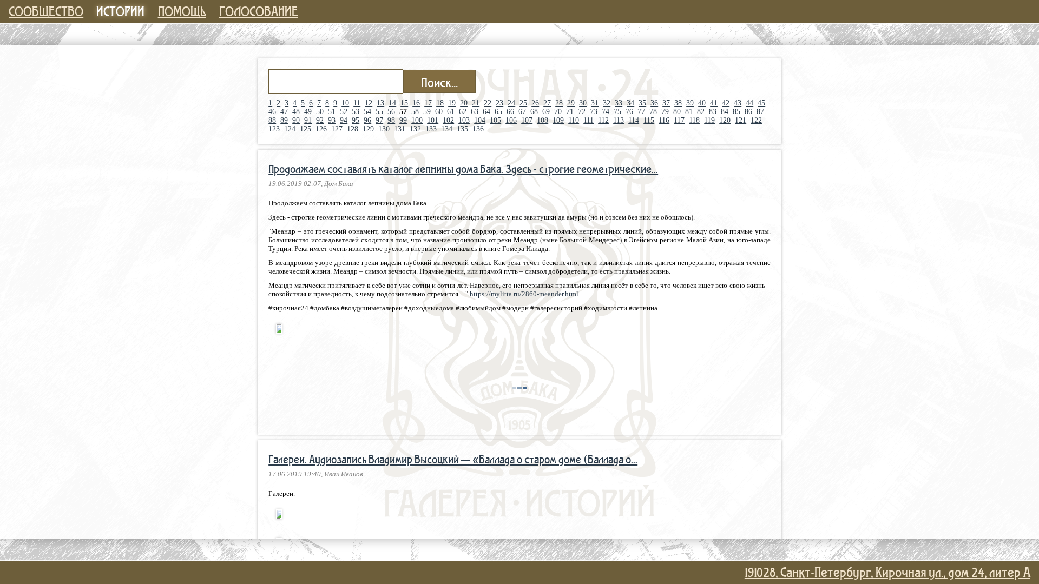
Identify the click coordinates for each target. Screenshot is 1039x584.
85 (736, 112)
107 (526, 120)
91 (308, 120)
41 (714, 103)
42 (725, 103)
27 (547, 103)
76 (629, 112)
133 (431, 129)
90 (296, 120)
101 (432, 120)
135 (462, 129)
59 (427, 112)
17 (428, 103)
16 (416, 103)
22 (487, 103)
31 (595, 103)
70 (558, 112)
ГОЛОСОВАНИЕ (258, 11)
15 (404, 103)
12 (368, 103)
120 (725, 120)
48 (296, 112)
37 (666, 103)
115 (648, 120)
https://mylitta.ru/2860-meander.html (524, 294)
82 (701, 112)
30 (583, 103)
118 (694, 120)
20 (464, 103)
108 (542, 120)
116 (664, 120)
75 (617, 112)
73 (593, 112)
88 (272, 120)
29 (571, 103)
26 (535, 103)
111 (588, 120)
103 (464, 120)
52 (343, 112)
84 (724, 112)
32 (606, 103)
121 (740, 120)
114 (633, 120)
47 (284, 112)
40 (702, 103)
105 (495, 120)
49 (308, 112)
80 (677, 112)
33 (618, 103)
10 (345, 103)
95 (355, 120)
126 (321, 129)
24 (511, 103)
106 (511, 120)
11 (356, 103)
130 (384, 129)
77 (641, 112)
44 (749, 103)
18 (440, 103)
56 (391, 112)
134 (446, 129)
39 (690, 103)
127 (337, 129)
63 (474, 112)
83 (712, 112)
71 (570, 112)
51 (332, 112)
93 (332, 120)
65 (498, 112)
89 (284, 120)
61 (451, 112)
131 (399, 129)
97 (379, 120)
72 (582, 112)
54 (367, 112)
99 (403, 120)
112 (603, 120)
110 (573, 120)
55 (379, 112)
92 (320, 120)
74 (605, 112)
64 (486, 112)
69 (546, 112)
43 (737, 103)
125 (305, 129)
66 (510, 112)
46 (272, 112)
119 (709, 120)
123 (274, 129)
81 (689, 112)
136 (478, 129)
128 (352, 129)
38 (678, 103)
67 (522, 112)
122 (756, 120)
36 (654, 103)
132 (415, 129)
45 (761, 103)
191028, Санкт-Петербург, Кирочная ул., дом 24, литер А (887, 572)
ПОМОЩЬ (182, 11)
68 (534, 112)
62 (462, 112)
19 (452, 103)
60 (439, 112)
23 (499, 103)
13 (380, 103)
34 (630, 103)
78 (653, 112)
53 (355, 112)
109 (558, 120)
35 (642, 103)
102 (448, 120)
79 (665, 112)
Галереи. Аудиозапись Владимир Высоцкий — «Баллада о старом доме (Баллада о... (452, 459)
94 (343, 120)
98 (391, 120)
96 (367, 120)
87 (760, 112)
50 (320, 112)
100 (417, 120)
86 (748, 112)
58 (415, 112)
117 (679, 120)
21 (475, 103)
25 (523, 103)
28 (559, 103)
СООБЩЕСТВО (46, 11)
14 (392, 103)
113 (618, 120)
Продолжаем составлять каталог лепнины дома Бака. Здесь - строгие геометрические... (463, 168)
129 (368, 129)
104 (479, 120)
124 (289, 129)
